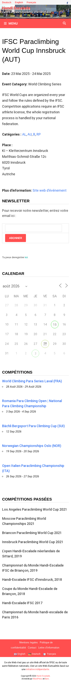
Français (31, 2)
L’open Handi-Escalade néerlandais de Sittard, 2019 (31, 553)
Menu (13, 23)
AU (29, 134)
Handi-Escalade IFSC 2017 (22, 603)
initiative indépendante (37, 669)
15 (54, 324)
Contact (32, 647)
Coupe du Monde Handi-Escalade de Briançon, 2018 (29, 591)
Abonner (15, 238)
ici (26, 257)
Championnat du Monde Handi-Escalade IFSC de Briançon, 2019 (33, 567)
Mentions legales (28, 642)
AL (24, 134)
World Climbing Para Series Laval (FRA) (32, 381)
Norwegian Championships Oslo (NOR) (31, 446)
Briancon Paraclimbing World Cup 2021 (32, 533)
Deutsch (6, 2)
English (19, 2)
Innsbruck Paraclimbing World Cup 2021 (32, 542)
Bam (47, 679)
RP (39, 134)
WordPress (38, 679)
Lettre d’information (48, 647)
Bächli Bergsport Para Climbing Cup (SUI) (33, 426)
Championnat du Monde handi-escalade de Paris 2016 (35, 614)
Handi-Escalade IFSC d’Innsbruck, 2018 (32, 580)
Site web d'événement (49, 190)
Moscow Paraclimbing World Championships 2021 (24, 521)
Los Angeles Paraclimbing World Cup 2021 (34, 509)
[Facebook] (67, 3)
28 (45, 343)
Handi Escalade (16, 8)
